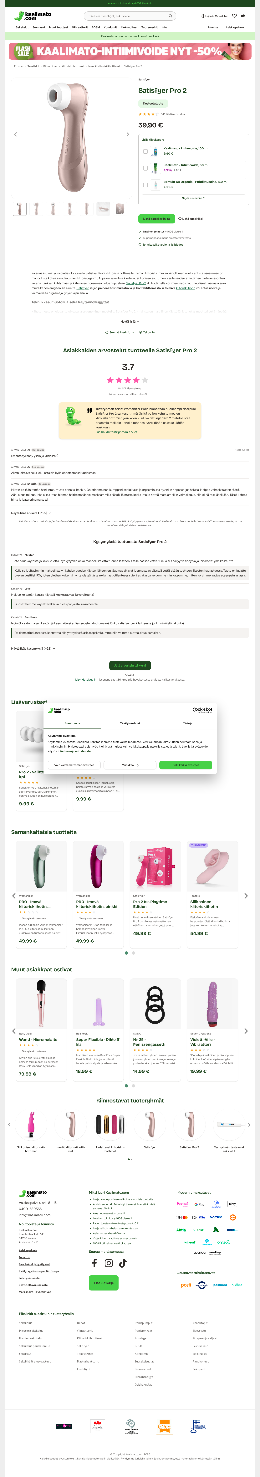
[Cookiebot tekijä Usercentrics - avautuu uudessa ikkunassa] (195, 710)
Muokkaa (128, 765)
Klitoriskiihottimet (89, 1338)
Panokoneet (201, 1361)
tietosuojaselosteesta (75, 751)
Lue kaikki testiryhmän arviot (116, 432)
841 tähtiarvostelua (173, 114)
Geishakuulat (143, 1384)
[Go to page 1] (126, 953)
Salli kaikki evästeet (186, 765)
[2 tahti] (144, 114)
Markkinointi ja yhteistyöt (35, 1292)
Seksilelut (22, 27)
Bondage (140, 1338)
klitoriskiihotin (185, 288)
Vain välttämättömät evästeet (74, 765)
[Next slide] (245, 896)
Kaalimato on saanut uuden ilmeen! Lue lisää (130, 36)
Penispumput (144, 1323)
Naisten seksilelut (31, 1338)
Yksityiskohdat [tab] (130, 723)
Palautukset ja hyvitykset (34, 1264)
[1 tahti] (140, 114)
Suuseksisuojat (144, 1361)
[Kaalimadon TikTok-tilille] (123, 1263)
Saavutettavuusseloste (33, 1285)
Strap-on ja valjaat (205, 1338)
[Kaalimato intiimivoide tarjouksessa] (130, 51)
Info (164, 27)
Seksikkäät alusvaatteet (35, 1361)
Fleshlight (83, 1369)
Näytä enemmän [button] (192, 198)
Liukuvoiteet (129, 27)
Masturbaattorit (88, 1361)
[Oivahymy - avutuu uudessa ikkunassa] (164, 1426)
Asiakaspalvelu (235, 27)
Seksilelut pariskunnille (34, 1346)
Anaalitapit (200, 1323)
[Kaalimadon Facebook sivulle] (94, 1263)
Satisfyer (144, 79)
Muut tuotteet (58, 27)
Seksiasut (39, 27)
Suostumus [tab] (72, 723)
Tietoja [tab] (187, 723)
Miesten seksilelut (31, 1330)
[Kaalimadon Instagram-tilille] (108, 1263)
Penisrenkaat (143, 1330)
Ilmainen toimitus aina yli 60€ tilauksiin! (130, 3)
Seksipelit (199, 1369)
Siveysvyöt (199, 1330)
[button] (171, 16)
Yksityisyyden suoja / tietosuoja (39, 1271)
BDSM (96, 27)
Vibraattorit (80, 27)
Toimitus (213, 27)
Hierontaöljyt (144, 1377)
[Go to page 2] (133, 953)
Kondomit (110, 27)
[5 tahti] (157, 114)
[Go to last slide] (14, 896)
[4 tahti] (153, 114)
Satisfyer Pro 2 (162, 90)
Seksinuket (200, 1354)
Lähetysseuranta (29, 1278)
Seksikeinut (200, 1346)
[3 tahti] (149, 114)
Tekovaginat (85, 1354)
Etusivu (18, 66)
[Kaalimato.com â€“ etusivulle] (33, 1193)
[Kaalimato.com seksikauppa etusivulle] (47, 16)
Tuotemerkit (149, 27)
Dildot (81, 1323)
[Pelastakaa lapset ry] (64, 1426)
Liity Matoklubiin (85, 679)
